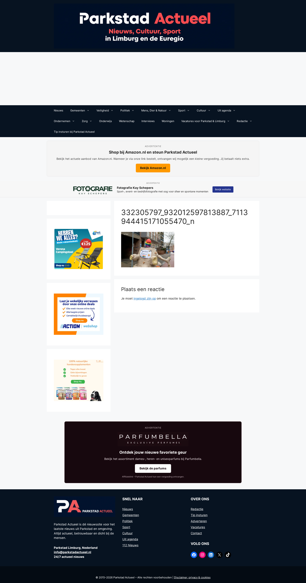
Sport (181, 110)
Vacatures (198, 527)
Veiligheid (103, 110)
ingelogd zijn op (145, 298)
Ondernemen (62, 121)
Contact (196, 533)
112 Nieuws (130, 545)
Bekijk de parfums (153, 468)
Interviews (148, 121)
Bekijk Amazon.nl (153, 168)
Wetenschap (126, 121)
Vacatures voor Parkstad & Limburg (203, 121)
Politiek (125, 110)
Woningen (168, 121)
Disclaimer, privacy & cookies (192, 577)
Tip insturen (199, 515)
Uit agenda (224, 110)
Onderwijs (105, 121)
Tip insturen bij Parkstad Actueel (74, 131)
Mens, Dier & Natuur (154, 110)
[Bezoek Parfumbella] (153, 439)
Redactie (242, 121)
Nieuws (58, 110)
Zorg (85, 121)
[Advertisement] (153, 78)
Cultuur (201, 110)
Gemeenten (77, 110)
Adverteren (199, 521)
